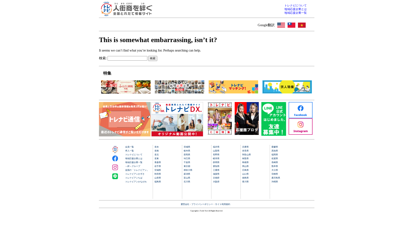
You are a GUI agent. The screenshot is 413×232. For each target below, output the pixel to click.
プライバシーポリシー (202, 204)
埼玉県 (187, 158)
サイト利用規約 (222, 204)
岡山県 (245, 166)
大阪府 (216, 181)
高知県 (274, 151)
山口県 (245, 174)
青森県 (157, 162)
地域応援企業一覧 (133, 162)
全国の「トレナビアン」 (137, 170)
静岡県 (216, 162)
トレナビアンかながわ (136, 181)
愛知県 (216, 166)
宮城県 (157, 170)
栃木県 (187, 151)
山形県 (157, 178)
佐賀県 (274, 158)
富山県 (187, 178)
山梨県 (216, 151)
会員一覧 (129, 147)
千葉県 (187, 162)
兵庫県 (245, 147)
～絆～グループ (132, 166)
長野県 (216, 154)
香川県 (245, 181)
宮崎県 (274, 174)
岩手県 (157, 166)
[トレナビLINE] (273, 134)
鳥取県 (245, 158)
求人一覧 (129, 151)
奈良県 (245, 151)
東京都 (187, 166)
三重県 (216, 170)
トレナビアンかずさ (135, 174)
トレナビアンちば (133, 178)
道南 (156, 151)
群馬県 (187, 154)
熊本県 (274, 166)
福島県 (157, 181)
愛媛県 (274, 147)
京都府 (216, 178)
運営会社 (185, 204)
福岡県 (274, 154)
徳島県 (245, 178)
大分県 (274, 170)
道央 (156, 147)
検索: (103, 58)
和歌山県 (246, 154)
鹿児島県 (275, 178)
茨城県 (187, 147)
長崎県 (274, 162)
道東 (156, 158)
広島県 (245, 170)
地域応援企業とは (133, 158)
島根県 (245, 162)
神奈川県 (188, 170)
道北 (156, 154)
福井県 (216, 147)
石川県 (187, 181)
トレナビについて (133, 154)
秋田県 (157, 174)
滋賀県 (216, 174)
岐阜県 (216, 158)
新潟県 (187, 174)
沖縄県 (274, 181)
